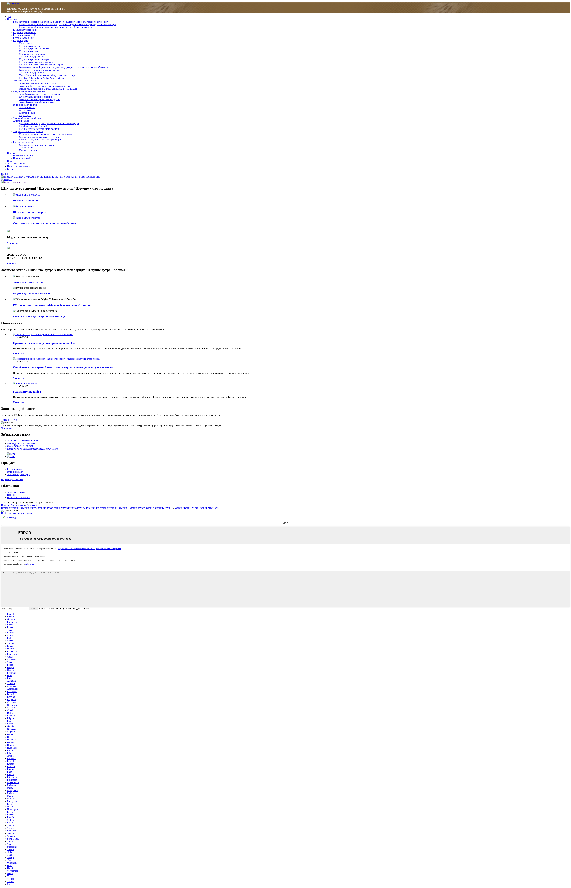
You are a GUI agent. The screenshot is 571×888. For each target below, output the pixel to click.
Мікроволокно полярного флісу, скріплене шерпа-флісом (48, 88)
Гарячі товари (18, 505)
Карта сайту (33, 505)
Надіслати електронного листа (16, 513)
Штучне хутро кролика (24, 32)
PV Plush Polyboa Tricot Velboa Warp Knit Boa (41, 78)
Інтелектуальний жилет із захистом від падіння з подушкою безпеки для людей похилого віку (60, 22)
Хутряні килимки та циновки (28, 131)
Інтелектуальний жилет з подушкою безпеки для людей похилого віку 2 (55, 27)
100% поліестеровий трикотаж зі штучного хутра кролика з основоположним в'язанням (63, 67)
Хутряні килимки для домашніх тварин (39, 137)
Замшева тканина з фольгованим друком (39, 99)
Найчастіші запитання (18, 166)
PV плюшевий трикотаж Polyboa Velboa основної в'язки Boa (52, 305)
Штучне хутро (20, 40)
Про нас (11, 153)
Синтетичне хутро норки (31, 72)
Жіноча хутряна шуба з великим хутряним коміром (56, 508)
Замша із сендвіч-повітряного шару (37, 102)
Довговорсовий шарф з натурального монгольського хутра (49, 123)
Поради (5, 505)
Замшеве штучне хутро (24, 80)
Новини (11, 161)
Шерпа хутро (25, 43)
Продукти (12, 19)
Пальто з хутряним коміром (15, 508)
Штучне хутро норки (23, 38)
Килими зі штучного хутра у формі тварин (40, 139)
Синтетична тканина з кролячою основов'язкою (44, 223)
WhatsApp (11, 517)
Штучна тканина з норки (29, 212)
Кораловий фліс (27, 113)
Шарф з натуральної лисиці (33, 126)
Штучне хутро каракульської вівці (36, 62)
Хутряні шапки (26, 147)
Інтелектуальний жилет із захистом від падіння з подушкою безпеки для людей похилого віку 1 (67, 24)
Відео (10, 169)
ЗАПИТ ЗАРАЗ (9, 420)
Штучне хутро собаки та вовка (34, 48)
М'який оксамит (15, 471)
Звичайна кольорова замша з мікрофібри (39, 94)
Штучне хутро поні (29, 51)
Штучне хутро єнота (29, 46)
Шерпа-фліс (25, 115)
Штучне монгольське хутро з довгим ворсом (41, 64)
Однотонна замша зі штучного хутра (37, 83)
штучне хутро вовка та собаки (32, 293)
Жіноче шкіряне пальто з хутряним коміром (105, 508)
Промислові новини (23, 155)
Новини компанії (21, 158)
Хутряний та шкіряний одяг (27, 118)
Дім (9, 16)
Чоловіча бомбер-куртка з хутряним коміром (150, 508)
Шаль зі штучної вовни (25, 30)
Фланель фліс (26, 110)
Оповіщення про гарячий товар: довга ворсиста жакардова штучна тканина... (64, 367)
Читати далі (13, 243)
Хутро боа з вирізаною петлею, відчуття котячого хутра (47, 75)
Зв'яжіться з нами (16, 163)
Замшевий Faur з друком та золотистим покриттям (44, 86)
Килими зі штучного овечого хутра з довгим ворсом (45, 134)
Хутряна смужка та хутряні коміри (36, 145)
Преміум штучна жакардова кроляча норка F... (44, 343)
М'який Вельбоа (27, 107)
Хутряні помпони (28, 150)
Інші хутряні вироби (23, 142)
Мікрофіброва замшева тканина (29, 91)
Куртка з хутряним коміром (204, 508)
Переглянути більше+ (12, 479)
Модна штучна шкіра (27, 391)
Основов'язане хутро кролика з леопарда (39, 316)
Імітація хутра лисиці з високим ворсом (39, 70)
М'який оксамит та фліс (25, 104)
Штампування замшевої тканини (35, 96)
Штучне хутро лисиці (24, 35)
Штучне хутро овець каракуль (34, 59)
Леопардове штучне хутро (32, 54)
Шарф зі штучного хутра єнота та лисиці (39, 129)
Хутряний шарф (21, 121)
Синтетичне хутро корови (32, 56)
